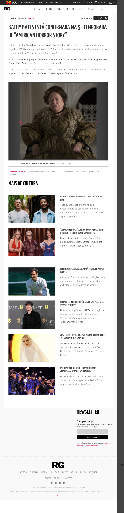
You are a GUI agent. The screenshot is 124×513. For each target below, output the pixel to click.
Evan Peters (57, 171)
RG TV (81, 9)
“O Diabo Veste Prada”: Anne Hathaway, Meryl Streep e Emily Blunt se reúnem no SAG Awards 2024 (81, 231)
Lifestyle (70, 9)
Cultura (48, 9)
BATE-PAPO (102, 3)
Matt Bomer (81, 171)
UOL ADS (76, 3)
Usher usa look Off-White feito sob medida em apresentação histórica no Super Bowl (78, 370)
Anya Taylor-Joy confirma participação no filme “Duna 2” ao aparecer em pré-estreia (82, 337)
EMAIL (115, 3)
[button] (102, 121)
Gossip (91, 9)
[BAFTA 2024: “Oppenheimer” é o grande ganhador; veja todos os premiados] (31, 328)
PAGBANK (49, 3)
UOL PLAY (67, 3)
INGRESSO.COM (27, 3)
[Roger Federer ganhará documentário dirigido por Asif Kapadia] (31, 294)
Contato (48, 478)
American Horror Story (39, 171)
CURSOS (58, 3)
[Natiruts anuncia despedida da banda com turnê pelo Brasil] (31, 222)
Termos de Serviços (91, 445)
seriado (13, 174)
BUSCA (89, 3)
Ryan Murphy (94, 171)
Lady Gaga (69, 171)
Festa (101, 9)
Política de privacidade (63, 478)
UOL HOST (40, 3)
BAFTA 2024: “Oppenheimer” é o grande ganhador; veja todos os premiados (82, 304)
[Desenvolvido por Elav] (58, 497)
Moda (59, 9)
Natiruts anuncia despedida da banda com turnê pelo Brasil (81, 198)
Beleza (37, 9)
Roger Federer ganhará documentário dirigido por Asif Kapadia (82, 271)
